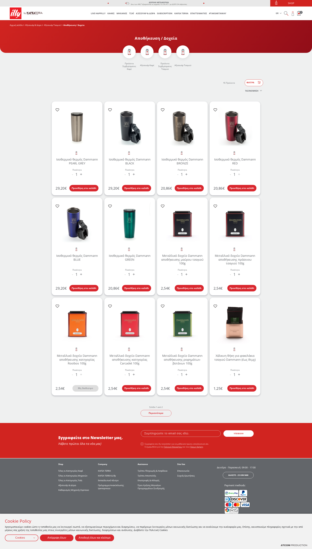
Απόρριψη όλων (56, 537)
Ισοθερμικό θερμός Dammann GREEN (129, 257)
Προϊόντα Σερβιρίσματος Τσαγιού (165, 66)
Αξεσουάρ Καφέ (147, 65)
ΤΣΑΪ (131, 13)
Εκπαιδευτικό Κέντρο (108, 480)
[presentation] (108, 3)
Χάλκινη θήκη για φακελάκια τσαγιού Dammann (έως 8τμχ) (235, 357)
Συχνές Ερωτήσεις (186, 475)
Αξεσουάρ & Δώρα (33, 25)
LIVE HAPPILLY (98, 13)
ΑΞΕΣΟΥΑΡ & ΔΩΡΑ (145, 13)
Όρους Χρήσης (196, 446)
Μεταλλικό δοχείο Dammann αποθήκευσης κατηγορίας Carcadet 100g (130, 359)
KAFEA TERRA (181, 13)
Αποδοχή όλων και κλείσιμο (94, 537)
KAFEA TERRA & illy (107, 475)
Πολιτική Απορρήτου (173, 446)
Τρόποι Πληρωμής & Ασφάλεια (152, 470)
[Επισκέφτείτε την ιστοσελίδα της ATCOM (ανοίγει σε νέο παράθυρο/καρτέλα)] (294, 545)
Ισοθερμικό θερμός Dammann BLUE (77, 257)
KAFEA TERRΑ (104, 470)
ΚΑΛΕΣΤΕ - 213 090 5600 (238, 475)
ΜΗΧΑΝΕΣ (122, 13)
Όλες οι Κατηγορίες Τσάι (70, 480)
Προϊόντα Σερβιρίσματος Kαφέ (129, 66)
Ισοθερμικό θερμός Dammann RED (235, 161)
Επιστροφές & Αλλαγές (148, 480)
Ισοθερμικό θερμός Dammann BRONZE (182, 161)
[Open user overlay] (292, 13)
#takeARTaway (217, 13)
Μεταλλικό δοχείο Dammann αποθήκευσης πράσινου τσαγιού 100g (235, 259)
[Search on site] (286, 13)
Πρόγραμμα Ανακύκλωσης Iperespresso (111, 487)
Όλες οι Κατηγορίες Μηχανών (72, 475)
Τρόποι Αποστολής (147, 475)
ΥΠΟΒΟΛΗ (238, 434)
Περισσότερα (156, 413)
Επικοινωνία (183, 470)
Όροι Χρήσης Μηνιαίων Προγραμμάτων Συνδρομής (151, 487)
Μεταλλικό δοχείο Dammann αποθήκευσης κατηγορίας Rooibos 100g (77, 359)
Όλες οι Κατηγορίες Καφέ (70, 470)
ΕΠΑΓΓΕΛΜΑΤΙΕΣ (198, 13)
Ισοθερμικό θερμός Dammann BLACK (129, 161)
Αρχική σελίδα (16, 25)
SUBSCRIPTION (164, 13)
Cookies (20, 537)
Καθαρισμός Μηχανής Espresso (73, 490)
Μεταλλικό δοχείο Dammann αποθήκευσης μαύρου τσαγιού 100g (182, 259)
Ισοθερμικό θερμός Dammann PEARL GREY (77, 161)
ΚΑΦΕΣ (111, 13)
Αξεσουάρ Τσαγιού (52, 25)
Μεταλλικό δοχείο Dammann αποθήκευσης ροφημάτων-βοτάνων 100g (182, 359)
